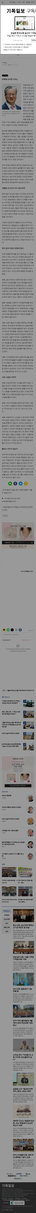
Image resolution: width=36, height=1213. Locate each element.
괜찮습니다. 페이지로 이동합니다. (13, 50)
